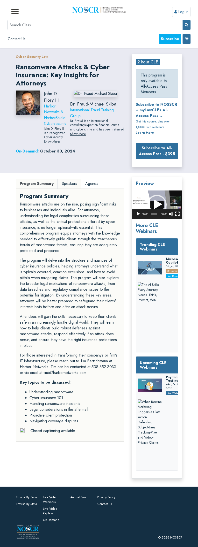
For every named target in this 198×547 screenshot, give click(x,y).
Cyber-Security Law (32, 56)
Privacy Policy (106, 497)
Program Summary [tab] (37, 183)
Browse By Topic (27, 497)
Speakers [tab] (69, 183)
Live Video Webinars (50, 499)
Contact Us (16, 39)
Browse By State (26, 503)
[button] (157, 204)
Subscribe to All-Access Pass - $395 (157, 151)
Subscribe (170, 39)
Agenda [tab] (91, 183)
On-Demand (51, 519)
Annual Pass (78, 497)
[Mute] (171, 214)
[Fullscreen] (177, 214)
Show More (52, 141)
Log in (182, 12)
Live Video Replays (50, 511)
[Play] (138, 214)
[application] (157, 204)
